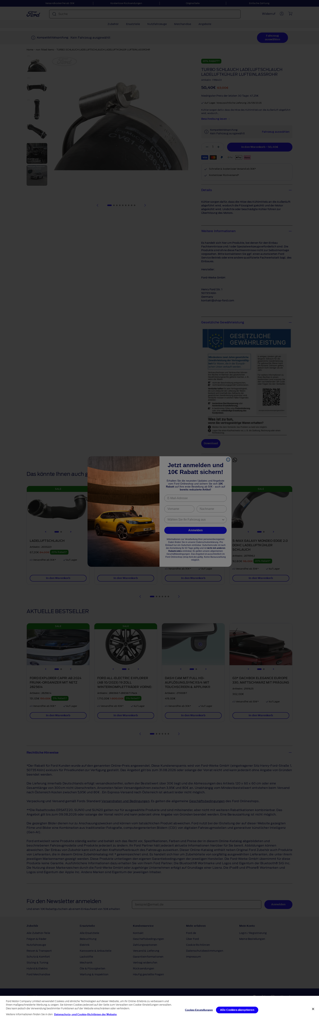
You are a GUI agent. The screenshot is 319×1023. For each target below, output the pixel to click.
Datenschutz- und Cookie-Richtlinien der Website (85, 1014)
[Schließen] (313, 1009)
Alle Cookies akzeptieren (237, 1010)
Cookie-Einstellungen (199, 1010)
